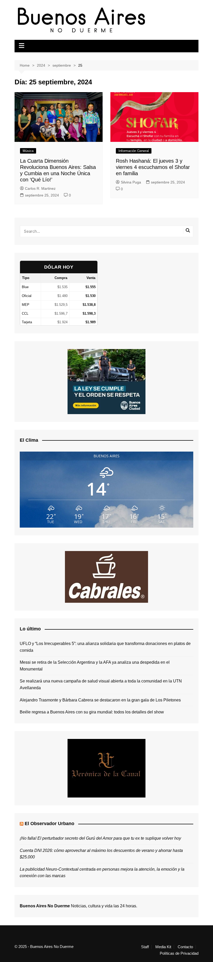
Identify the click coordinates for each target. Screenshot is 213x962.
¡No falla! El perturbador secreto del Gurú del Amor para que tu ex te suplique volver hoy (100, 838)
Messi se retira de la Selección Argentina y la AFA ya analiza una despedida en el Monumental (95, 665)
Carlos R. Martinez (40, 188)
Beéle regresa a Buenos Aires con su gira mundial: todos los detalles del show (92, 712)
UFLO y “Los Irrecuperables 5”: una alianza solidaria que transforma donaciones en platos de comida (105, 647)
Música (28, 151)
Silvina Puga (131, 182)
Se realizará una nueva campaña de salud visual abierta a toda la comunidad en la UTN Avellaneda (101, 684)
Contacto (185, 947)
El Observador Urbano (49, 823)
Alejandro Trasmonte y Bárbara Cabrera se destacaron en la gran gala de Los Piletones (100, 700)
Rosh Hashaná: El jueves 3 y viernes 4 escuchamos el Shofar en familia (153, 167)
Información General (133, 151)
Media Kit (163, 947)
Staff (145, 947)
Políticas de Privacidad (179, 953)
